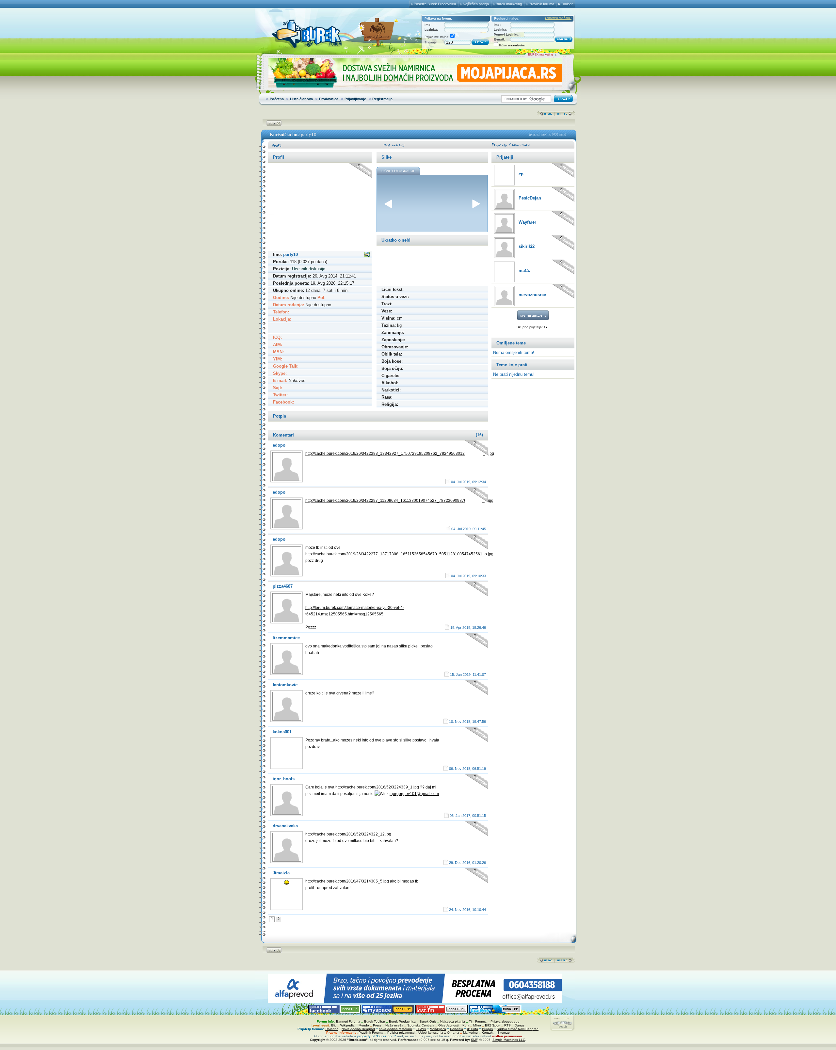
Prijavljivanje (355, 99)
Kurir (465, 1025)
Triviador (331, 1029)
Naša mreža (394, 1025)
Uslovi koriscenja (430, 1032)
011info (472, 1029)
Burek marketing (509, 4)
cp (521, 173)
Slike (386, 157)
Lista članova (301, 99)
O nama (453, 1032)
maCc (524, 270)
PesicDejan (530, 198)
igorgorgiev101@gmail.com (414, 793)
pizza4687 (283, 586)
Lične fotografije (398, 171)
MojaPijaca (438, 1029)
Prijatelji (504, 157)
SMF (474, 1040)
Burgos (487, 1029)
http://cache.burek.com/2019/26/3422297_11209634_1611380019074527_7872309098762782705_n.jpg (399, 500)
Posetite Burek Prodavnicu (435, 4)
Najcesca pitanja (452, 1021)
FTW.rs (421, 1029)
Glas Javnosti (448, 1025)
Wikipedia (347, 1025)
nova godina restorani (395, 1029)
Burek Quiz (428, 1021)
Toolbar (567, 4)
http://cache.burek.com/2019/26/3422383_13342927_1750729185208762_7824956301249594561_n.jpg (399, 453)
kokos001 (282, 731)
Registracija (382, 99)
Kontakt (487, 1032)
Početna (277, 99)
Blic (333, 1025)
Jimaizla (281, 872)
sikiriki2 (527, 246)
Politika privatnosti (400, 1032)
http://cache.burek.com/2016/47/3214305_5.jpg (347, 881)
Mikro (477, 1025)
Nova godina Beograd (358, 1029)
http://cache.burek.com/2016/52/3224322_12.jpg (348, 834)
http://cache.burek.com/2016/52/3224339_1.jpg (377, 787)
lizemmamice (286, 637)
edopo (279, 445)
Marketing (470, 1032)
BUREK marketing (540, 54)
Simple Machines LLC (508, 1040)
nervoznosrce (532, 294)
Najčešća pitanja (476, 4)
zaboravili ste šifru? (558, 18)
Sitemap (503, 1032)
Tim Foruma (478, 1021)
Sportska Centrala (420, 1025)
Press (377, 1025)
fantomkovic (285, 684)
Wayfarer (527, 222)
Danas (519, 1025)
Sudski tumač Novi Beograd (518, 1029)
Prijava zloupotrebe (505, 1021)
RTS (507, 1025)
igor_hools (284, 778)
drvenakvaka (285, 825)
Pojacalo (456, 1029)
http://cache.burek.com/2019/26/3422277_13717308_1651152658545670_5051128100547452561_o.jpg (399, 554)
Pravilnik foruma (541, 4)
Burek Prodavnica (402, 1021)
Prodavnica (328, 99)
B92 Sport (492, 1025)
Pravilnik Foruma (371, 1032)
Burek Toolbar (374, 1021)
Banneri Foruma (348, 1021)
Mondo (364, 1025)
